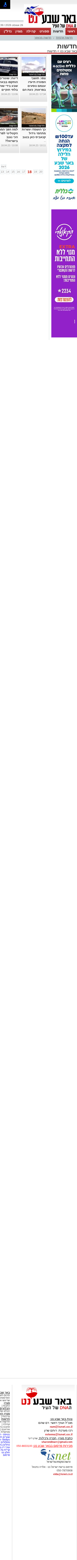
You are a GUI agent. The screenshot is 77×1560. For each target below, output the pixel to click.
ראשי (71, 31)
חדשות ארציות (64, 37)
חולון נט (5, 1452)
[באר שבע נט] (48, 1409)
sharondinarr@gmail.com (57, 1441)
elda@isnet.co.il (63, 1474)
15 (13, 171)
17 (23, 171)
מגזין (18, 31)
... (45, 140)
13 (2, 171)
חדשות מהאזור (42, 37)
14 (7, 171)
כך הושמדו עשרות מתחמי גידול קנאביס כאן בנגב (34, 133)
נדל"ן (8, 31)
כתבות (6, 1405)
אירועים (6, 1429)
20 (40, 171)
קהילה (31, 31)
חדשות (58, 31)
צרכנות (6, 1416)
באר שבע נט (68, 51)
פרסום (6, 1454)
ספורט (44, 31)
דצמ (3, 166)
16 (18, 171)
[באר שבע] (50, 27)
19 (35, 171)
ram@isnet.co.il (61, 1426)
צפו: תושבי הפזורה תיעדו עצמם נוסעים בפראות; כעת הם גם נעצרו (34, 85)
